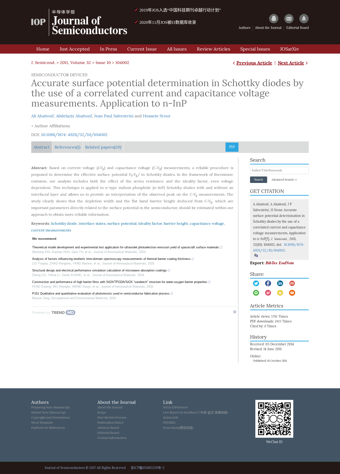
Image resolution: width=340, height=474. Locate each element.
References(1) (67, 147)
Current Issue (142, 49)
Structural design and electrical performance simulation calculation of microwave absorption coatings (99, 270)
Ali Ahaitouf (42, 115)
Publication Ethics (110, 422)
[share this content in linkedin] (280, 283)
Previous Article (254, 63)
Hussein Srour (157, 115)
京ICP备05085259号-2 (147, 468)
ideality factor (150, 223)
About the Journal (268, 28)
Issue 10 (103, 62)
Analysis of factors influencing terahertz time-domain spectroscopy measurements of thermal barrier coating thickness (111, 259)
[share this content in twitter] (256, 283)
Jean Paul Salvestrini (113, 115)
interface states (92, 223)
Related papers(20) (103, 147)
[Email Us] (287, 18)
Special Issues (255, 49)
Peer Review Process (111, 417)
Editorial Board (297, 28)
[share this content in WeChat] (256, 293)
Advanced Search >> (284, 179)
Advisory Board (108, 427)
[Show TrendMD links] (235, 312)
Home (42, 49)
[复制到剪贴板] (256, 255)
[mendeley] (292, 283)
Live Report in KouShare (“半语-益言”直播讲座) (195, 412)
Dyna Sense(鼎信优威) (178, 427)
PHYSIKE (169, 422)
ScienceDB (170, 417)
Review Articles (213, 49)
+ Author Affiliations (50, 125)
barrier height (176, 223)
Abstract (42, 147)
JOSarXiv (289, 49)
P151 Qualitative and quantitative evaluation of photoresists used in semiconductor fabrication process (101, 293)
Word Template (42, 422)
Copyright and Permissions (50, 417)
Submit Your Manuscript (48, 412)
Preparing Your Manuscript (50, 407)
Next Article (291, 63)
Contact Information (112, 438)
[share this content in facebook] (268, 283)
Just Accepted (75, 49)
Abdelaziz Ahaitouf (74, 115)
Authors (244, 28)
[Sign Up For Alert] (302, 18)
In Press (108, 49)
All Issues (177, 49)
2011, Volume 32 (75, 62)
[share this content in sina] (268, 293)
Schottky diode (64, 223)
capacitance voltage (207, 223)
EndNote (286, 263)
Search (258, 179)
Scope (101, 412)
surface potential (121, 223)
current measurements (51, 230)
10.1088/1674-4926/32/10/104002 (74, 134)
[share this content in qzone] (280, 293)
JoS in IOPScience (175, 407)
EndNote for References (48, 427)
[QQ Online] (271, 18)
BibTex (272, 263)
